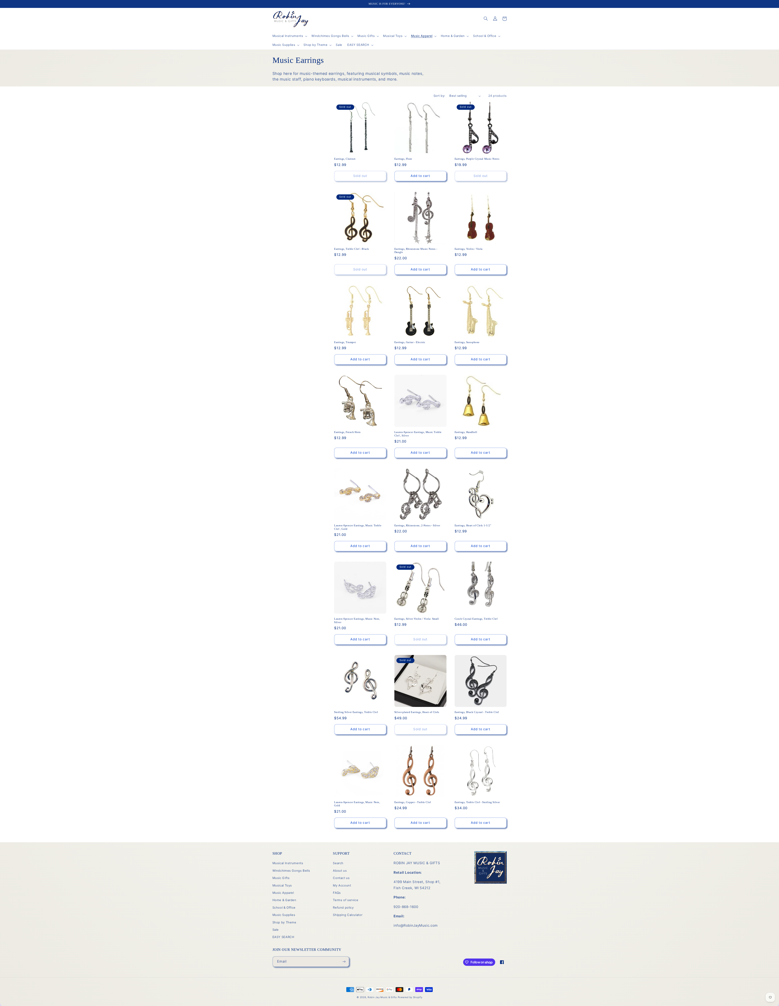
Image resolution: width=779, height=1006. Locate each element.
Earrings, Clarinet (345, 158)
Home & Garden (284, 900)
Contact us (341, 878)
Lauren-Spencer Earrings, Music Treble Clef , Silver (418, 434)
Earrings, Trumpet (345, 342)
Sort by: (439, 96)
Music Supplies (283, 915)
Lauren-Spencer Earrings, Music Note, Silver (357, 620)
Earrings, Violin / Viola (469, 248)
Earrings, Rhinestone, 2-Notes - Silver (417, 525)
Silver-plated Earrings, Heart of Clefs (416, 712)
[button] (289, 36)
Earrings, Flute (403, 158)
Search (338, 863)
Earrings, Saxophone (467, 342)
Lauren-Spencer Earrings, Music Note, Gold (357, 804)
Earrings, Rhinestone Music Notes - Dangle (415, 250)
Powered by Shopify (410, 997)
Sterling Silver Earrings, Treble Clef (356, 712)
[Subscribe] (344, 961)
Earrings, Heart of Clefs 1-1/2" (473, 525)
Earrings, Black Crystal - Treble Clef (477, 712)
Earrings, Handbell (466, 432)
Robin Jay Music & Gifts (382, 997)
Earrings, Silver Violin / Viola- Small (416, 618)
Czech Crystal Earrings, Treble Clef (476, 618)
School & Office (284, 907)
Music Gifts (281, 878)
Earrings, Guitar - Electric (409, 342)
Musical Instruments (287, 863)
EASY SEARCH (283, 937)
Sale (275, 930)
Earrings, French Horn (347, 432)
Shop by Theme (284, 922)
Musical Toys (282, 885)
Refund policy (343, 907)
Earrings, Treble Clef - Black (351, 248)
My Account (342, 885)
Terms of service (345, 900)
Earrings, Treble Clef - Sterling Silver (477, 802)
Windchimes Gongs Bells (291, 870)
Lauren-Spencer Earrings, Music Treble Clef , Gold (357, 527)
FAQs (337, 893)
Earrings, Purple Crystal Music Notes (477, 158)
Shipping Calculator (347, 915)
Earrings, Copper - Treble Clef (412, 802)
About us (340, 870)
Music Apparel (283, 893)
